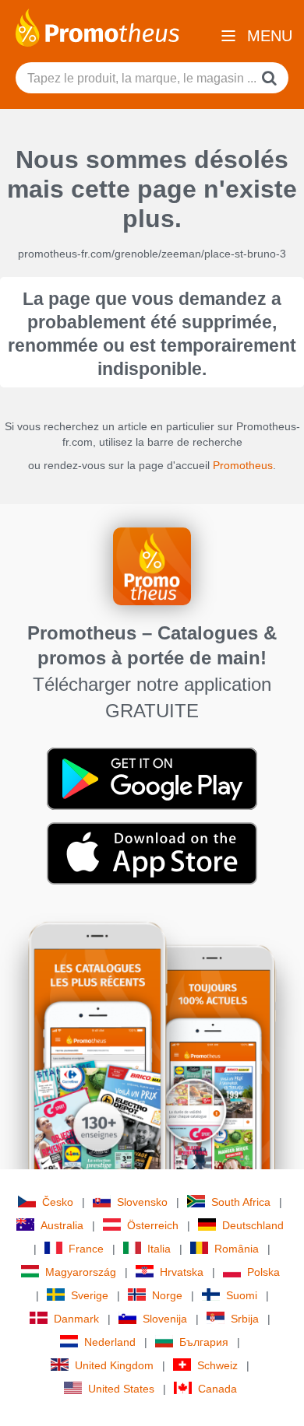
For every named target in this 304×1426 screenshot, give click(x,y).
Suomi (241, 1295)
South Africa (240, 1202)
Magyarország (80, 1272)
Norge (167, 1295)
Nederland (110, 1342)
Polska (263, 1272)
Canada (217, 1388)
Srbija (245, 1318)
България (203, 1342)
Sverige (89, 1295)
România (236, 1248)
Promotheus (243, 465)
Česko (57, 1202)
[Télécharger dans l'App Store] (152, 852)
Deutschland (253, 1225)
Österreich (153, 1225)
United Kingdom (114, 1365)
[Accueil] (97, 26)
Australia (62, 1225)
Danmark (76, 1318)
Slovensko (142, 1202)
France (86, 1248)
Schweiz (217, 1365)
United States (121, 1388)
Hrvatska (181, 1272)
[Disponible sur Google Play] (152, 778)
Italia (159, 1248)
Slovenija (165, 1318)
